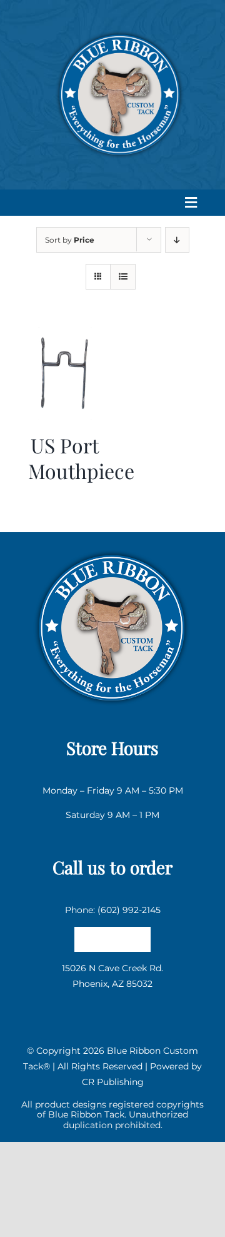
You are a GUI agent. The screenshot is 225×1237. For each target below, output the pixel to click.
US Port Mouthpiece (81, 458)
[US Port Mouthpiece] (65, 334)
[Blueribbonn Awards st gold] (112, 547)
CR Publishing (113, 1082)
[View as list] (123, 277)
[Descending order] (177, 240)
